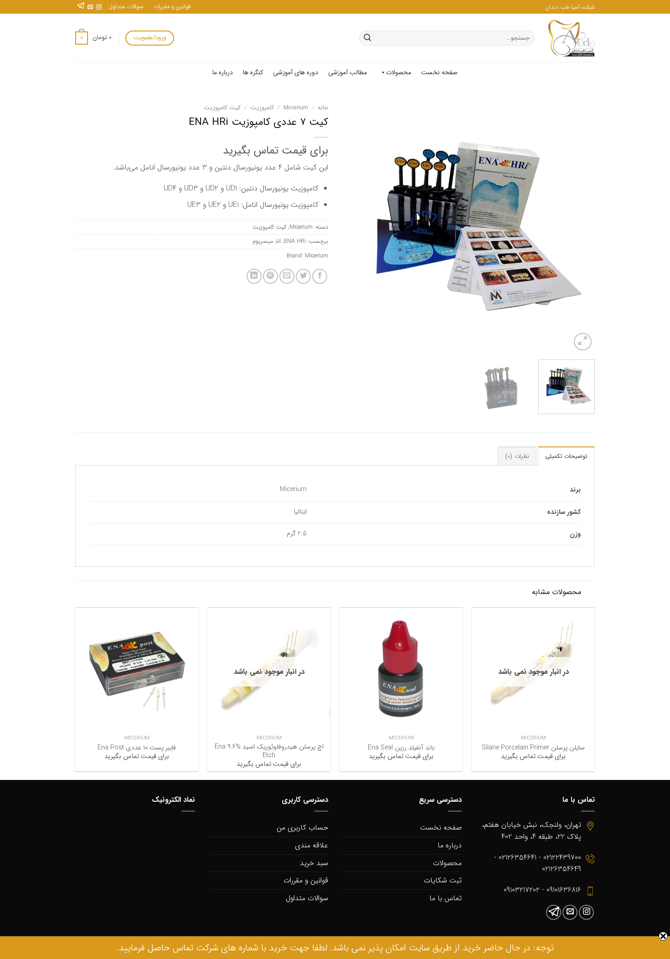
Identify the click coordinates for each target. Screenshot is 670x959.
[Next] (352, 226)
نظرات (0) (517, 456)
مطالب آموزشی (347, 72)
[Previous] (578, 226)
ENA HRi (295, 241)
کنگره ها (253, 72)
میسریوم (263, 241)
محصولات (398, 72)
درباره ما (222, 72)
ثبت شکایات (443, 880)
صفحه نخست (439, 72)
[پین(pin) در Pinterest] (270, 276)
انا (278, 241)
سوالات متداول (126, 6)
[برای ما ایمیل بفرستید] (90, 7)
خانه (323, 108)
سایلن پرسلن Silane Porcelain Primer (533, 748)
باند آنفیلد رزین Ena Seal (401, 748)
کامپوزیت (262, 108)
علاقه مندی (311, 845)
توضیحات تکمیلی (566, 456)
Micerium (295, 108)
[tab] (566, 456)
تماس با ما (445, 898)
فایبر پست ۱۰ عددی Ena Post (137, 748)
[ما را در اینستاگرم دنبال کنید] (99, 7)
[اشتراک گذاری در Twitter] (303, 276)
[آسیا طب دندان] (571, 38)
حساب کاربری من (302, 827)
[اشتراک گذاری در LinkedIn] (254, 276)
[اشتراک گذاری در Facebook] (319, 276)
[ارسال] (367, 38)
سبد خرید (314, 863)
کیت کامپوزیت (222, 108)
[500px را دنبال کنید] (80, 7)
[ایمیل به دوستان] (286, 276)
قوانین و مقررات (172, 6)
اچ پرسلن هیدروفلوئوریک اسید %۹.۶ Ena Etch (269, 751)
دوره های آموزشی (295, 72)
